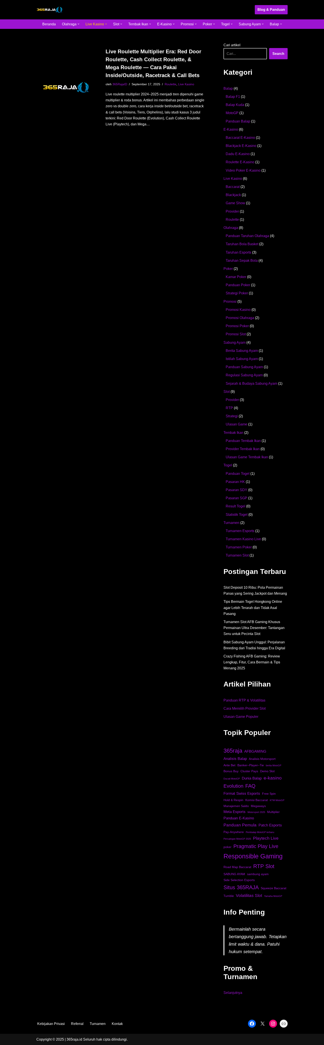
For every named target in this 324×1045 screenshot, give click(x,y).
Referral (77, 1024)
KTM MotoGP (277, 800)
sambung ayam (258, 874)
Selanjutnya (232, 993)
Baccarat (233, 187)
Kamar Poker (236, 277)
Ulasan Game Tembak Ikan (247, 457)
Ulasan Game (236, 424)
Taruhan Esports (238, 252)
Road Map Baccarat (237, 867)
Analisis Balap (235, 759)
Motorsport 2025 (256, 812)
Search (278, 54)
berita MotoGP (273, 765)
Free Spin (269, 793)
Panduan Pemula (240, 825)
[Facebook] (252, 1024)
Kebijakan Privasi (51, 1024)
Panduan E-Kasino (238, 818)
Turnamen (231, 523)
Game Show (235, 203)
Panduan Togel (238, 473)
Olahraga (230, 228)
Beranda (49, 24)
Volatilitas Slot (249, 895)
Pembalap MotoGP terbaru (260, 832)
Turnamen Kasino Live (243, 539)
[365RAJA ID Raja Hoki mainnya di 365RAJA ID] (49, 9)
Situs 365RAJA (241, 887)
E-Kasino (230, 129)
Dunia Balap (252, 778)
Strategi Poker (237, 293)
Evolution (233, 786)
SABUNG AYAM (234, 874)
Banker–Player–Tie (250, 765)
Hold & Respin (233, 800)
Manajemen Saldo (236, 806)
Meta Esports (234, 812)
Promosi (229, 301)
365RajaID (119, 84)
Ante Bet (229, 765)
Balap (228, 88)
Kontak (117, 1024)
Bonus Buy (230, 771)
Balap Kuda (235, 105)
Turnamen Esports (240, 531)
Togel (227, 465)
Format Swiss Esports (241, 793)
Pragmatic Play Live (255, 846)
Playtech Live (266, 838)
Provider (232, 211)
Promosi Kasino (238, 310)
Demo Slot (267, 771)
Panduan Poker (238, 285)
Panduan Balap (238, 121)
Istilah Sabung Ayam (242, 359)
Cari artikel (231, 45)
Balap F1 (233, 96)
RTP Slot (263, 866)
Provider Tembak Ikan (243, 449)
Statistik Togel (237, 514)
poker (227, 847)
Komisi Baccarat (256, 800)
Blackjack (233, 195)
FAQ (250, 786)
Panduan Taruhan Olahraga (247, 236)
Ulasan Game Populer (240, 716)
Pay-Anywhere (233, 832)
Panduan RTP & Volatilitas (244, 700)
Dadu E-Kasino (238, 154)
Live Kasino (186, 84)
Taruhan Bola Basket (242, 244)
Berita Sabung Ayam (242, 351)
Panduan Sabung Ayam (244, 367)
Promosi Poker (237, 326)
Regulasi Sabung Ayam (244, 375)
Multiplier (273, 812)
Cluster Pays (249, 771)
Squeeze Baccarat (273, 888)
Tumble (228, 896)
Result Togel (235, 506)
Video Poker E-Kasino (243, 170)
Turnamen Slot (237, 555)
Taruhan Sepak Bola (242, 260)
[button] (78, 24)
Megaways (258, 806)
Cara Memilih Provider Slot (244, 708)
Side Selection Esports (239, 880)
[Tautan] (284, 1024)
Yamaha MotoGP (273, 896)
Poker (228, 269)
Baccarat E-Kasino (240, 137)
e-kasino (273, 777)
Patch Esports (270, 825)
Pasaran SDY (236, 490)
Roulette (170, 84)
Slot (226, 391)
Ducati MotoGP (231, 778)
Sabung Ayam (234, 342)
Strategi (232, 416)
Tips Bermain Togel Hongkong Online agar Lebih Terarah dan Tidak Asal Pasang (252, 607)
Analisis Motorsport (262, 759)
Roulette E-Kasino (240, 162)
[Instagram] (273, 1024)
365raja (232, 750)
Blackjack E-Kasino (241, 146)
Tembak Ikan (233, 432)
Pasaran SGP (236, 498)
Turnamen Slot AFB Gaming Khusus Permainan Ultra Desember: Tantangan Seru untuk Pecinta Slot (254, 628)
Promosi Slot (236, 334)
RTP (229, 408)
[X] (262, 1024)
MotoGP (232, 113)
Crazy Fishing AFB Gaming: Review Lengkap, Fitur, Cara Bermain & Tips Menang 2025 (251, 662)
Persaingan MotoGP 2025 (237, 838)
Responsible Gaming (253, 856)
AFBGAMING (255, 751)
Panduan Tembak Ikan (243, 441)
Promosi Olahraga (240, 318)
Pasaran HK (235, 482)
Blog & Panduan (271, 9)
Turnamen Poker (239, 547)
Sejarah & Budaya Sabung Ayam (251, 383)
